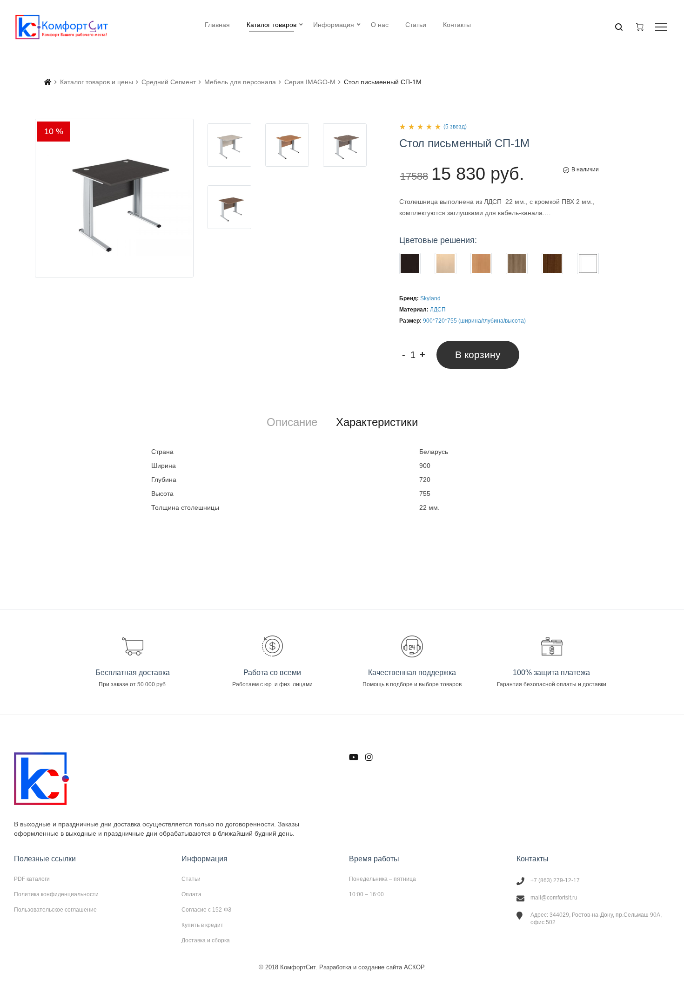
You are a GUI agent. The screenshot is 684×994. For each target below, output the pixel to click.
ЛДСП (438, 309)
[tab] (292, 422)
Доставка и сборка (205, 940)
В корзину (478, 354)
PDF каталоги (32, 879)
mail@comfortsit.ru (553, 897)
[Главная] (48, 82)
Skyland (430, 298)
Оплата (191, 894)
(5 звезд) (455, 126)
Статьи (191, 879)
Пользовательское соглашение (55, 909)
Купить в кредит (202, 925)
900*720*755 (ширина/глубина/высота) (474, 321)
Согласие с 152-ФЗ (206, 909)
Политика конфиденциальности (56, 894)
